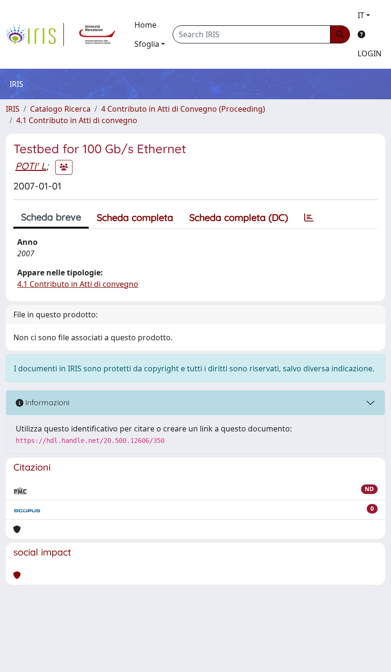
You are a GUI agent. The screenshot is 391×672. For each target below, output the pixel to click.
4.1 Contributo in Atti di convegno (76, 120)
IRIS (13, 109)
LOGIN (369, 53)
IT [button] (361, 15)
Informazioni (46, 402)
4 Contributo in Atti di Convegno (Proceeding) (183, 109)
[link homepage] (35, 34)
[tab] (309, 218)
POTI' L (30, 166)
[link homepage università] (97, 34)
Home (145, 25)
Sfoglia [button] (146, 44)
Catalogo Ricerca (60, 109)
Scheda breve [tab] (51, 217)
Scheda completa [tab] (135, 217)
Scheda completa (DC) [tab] (238, 217)
